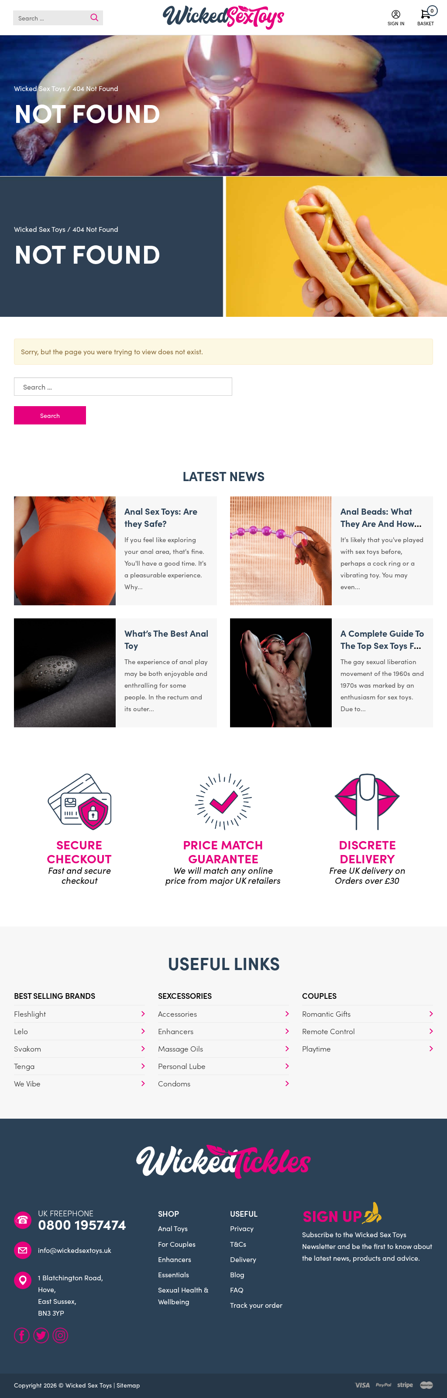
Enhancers (175, 1031)
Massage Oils (180, 1048)
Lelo (21, 1031)
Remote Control (328, 1031)
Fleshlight (30, 1013)
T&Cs (238, 1244)
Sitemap (128, 1385)
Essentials (173, 1274)
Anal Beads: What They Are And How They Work (377, 523)
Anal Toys (173, 1228)
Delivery (243, 1259)
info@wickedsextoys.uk (74, 1250)
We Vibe (27, 1083)
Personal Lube (182, 1066)
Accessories (177, 1013)
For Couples (177, 1244)
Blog (237, 1274)
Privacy (242, 1228)
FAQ (237, 1289)
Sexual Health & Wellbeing (183, 1295)
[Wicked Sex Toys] (223, 18)
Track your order (256, 1305)
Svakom (27, 1048)
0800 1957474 (82, 1224)
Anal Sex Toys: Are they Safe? (160, 517)
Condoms (174, 1083)
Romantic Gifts (326, 1013)
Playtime (316, 1048)
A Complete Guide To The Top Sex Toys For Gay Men (382, 645)
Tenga (24, 1066)
